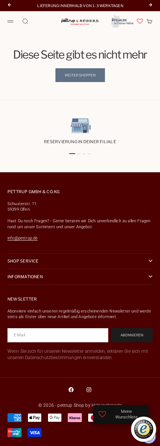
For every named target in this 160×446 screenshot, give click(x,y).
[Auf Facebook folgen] (71, 390)
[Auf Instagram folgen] (89, 390)
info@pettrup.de (22, 238)
